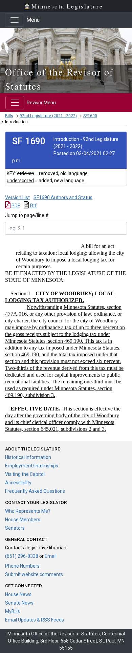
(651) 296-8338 (21, 556)
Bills (9, 115)
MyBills (12, 611)
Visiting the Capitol (25, 474)
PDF (15, 205)
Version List (17, 197)
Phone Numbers (22, 566)
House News (18, 594)
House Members (22, 519)
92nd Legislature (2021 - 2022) (48, 115)
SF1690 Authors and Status (63, 197)
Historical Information (28, 457)
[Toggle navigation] (14, 20)
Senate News (19, 603)
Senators (15, 528)
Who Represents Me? (27, 511)
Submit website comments (34, 574)
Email (51, 556)
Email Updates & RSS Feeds (34, 620)
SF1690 (90, 115)
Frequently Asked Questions (35, 491)
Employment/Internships (31, 465)
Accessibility (18, 482)
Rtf (33, 205)
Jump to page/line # (27, 215)
